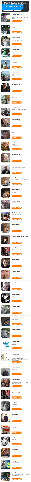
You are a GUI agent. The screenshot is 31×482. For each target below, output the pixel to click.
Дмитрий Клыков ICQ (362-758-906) (20, 236)
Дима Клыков (15, 142)
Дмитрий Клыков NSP (17, 14)
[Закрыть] (21, 6)
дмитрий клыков (16, 26)
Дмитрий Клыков (16, 37)
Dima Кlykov (14, 461)
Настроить (17, 9)
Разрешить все (8, 9)
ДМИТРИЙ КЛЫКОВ (16, 212)
